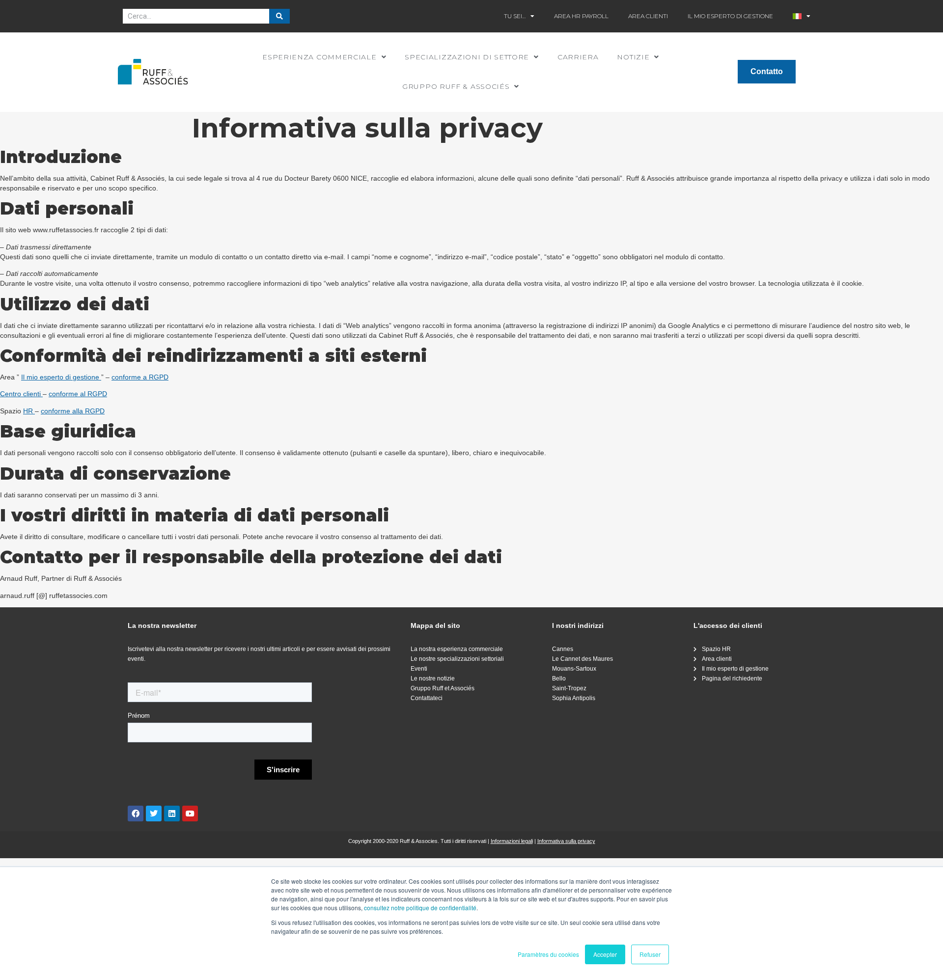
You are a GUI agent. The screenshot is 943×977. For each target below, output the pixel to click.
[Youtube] (190, 813)
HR (29, 411)
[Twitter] (154, 813)
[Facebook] (135, 813)
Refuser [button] (650, 954)
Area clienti (648, 16)
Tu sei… (515, 16)
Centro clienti (21, 394)
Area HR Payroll (581, 16)
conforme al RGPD (78, 394)
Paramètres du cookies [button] (548, 954)
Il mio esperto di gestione (730, 16)
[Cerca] (279, 16)
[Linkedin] (172, 813)
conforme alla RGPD (73, 411)
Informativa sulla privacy (566, 841)
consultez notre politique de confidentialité (420, 907)
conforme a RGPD (139, 377)
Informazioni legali (512, 841)
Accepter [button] (605, 954)
